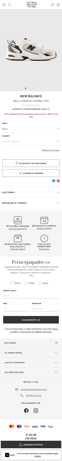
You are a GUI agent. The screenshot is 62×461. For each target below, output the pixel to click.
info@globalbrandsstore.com (33, 389)
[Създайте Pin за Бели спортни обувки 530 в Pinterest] (58, 181)
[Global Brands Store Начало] (32, 4)
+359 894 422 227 (34, 395)
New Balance (31, 96)
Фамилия (36, 303)
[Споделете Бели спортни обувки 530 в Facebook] (53, 181)
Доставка (8, 192)
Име (5, 303)
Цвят (5, 123)
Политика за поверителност (36, 331)
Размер (6, 136)
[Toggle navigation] (4, 4)
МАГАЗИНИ (10, 343)
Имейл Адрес (10, 290)
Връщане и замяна (14, 202)
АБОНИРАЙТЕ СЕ (31, 319)
